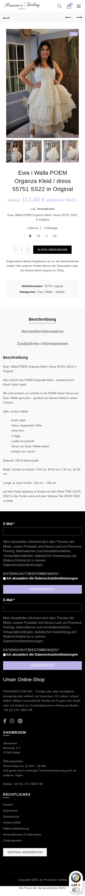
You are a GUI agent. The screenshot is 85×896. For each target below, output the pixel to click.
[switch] (76, 890)
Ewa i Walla (45, 291)
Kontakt (8, 804)
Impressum (10, 810)
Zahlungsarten (12, 840)
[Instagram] (12, 721)
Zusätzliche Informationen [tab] (42, 343)
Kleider (60, 291)
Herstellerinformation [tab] (42, 331)
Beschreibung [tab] (42, 319)
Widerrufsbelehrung (16, 828)
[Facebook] (5, 721)
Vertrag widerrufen (24, 852)
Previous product (68, 17)
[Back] (6, 17)
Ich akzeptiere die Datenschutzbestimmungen (42, 578)
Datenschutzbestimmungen (23, 565)
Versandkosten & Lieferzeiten (22, 834)
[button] (74, 85)
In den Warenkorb (52, 249)
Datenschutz (11, 816)
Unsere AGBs (12, 822)
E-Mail (9, 524)
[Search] (59, 6)
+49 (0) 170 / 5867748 (17, 710)
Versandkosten (46, 209)
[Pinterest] (20, 721)
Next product (79, 17)
